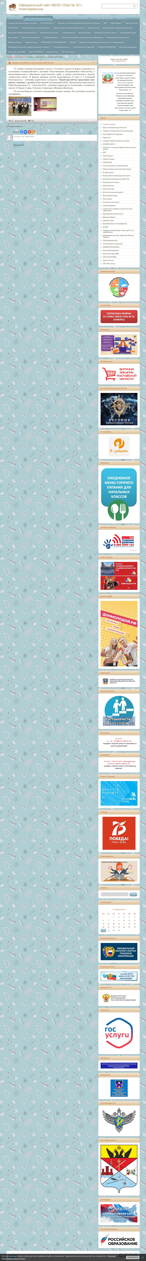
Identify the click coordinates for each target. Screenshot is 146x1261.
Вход (124, 61)
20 (103, 927)
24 (124, 927)
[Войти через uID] (21, 132)
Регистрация (116, 61)
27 (26, 57)
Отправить (18, 144)
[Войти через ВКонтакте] (25, 132)
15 (114, 924)
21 (108, 927)
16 (119, 924)
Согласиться (132, 1257)
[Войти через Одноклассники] (33, 132)
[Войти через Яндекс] (29, 132)
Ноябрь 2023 (119, 909)
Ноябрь (20, 57)
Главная (9, 57)
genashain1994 (22, 121)
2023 (15, 57)
